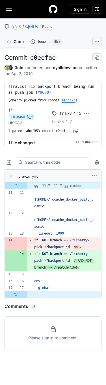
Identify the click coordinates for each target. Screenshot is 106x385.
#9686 (16, 122)
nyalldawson (65, 67)
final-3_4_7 (62, 121)
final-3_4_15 (70, 113)
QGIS (31, 26)
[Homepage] (53, 9)
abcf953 (33, 131)
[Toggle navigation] (9, 9)
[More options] (94, 175)
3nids (20, 67)
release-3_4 (22, 117)
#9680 (43, 92)
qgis (16, 26)
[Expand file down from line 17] (16, 294)
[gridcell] (53, 185)
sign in (47, 337)
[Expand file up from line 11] (16, 185)
